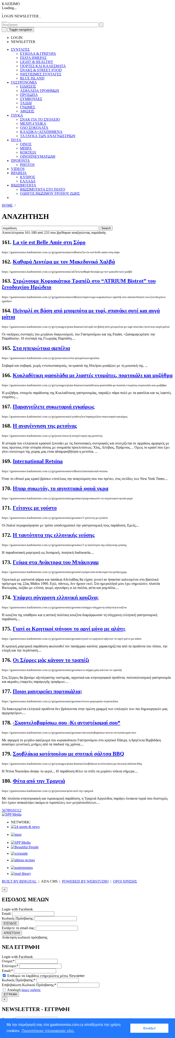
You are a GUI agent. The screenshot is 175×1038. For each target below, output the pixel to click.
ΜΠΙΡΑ (26, 148)
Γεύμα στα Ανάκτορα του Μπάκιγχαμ (56, 562)
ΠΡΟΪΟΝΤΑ (20, 160)
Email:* (7, 971)
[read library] (21, 874)
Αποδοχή (23, 990)
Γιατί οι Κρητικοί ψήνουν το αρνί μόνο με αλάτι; (69, 629)
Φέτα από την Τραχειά (39, 781)
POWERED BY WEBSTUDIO (85, 881)
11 (16, 810)
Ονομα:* (8, 961)
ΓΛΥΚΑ (17, 115)
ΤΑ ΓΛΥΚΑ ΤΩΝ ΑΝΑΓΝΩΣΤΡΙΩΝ (47, 136)
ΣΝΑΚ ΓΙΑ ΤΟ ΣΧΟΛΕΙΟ (40, 119)
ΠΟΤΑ (16, 140)
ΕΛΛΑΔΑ (28, 181)
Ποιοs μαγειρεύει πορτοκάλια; (47, 691)
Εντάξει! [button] (149, 1028)
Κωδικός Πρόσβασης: (18, 918)
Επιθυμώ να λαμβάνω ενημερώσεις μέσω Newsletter (45, 976)
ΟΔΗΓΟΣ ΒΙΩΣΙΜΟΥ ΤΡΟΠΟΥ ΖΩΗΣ (50, 193)
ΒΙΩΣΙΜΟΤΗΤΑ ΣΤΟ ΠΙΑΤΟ (42, 189)
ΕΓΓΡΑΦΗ (10, 994)
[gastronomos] (22, 868)
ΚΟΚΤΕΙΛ (28, 152)
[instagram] (4, 20)
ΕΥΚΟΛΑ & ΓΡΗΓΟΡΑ (38, 54)
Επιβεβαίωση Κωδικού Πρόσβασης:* (29, 985)
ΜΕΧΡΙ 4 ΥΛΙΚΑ (33, 123)
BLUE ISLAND (32, 78)
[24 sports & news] (25, 827)
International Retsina (38, 461)
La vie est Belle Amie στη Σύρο (49, 242)
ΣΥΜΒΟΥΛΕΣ (31, 99)
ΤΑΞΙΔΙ (26, 103)
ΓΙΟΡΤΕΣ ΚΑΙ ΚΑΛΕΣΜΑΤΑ (43, 66)
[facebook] (2, 20)
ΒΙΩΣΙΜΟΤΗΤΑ (23, 185)
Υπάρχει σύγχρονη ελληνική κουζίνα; (56, 597)
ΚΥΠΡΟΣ (27, 177)
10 (13, 810)
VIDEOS (18, 169)
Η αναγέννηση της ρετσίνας (45, 426)
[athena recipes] (23, 860)
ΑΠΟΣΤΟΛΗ (12, 933)
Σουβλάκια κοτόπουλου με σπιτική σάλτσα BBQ (68, 754)
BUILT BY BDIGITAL (19, 881)
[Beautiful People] (25, 847)
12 (19, 810)
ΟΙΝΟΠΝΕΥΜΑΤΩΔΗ (37, 156)
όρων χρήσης (31, 990)
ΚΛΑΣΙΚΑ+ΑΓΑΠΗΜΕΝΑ (41, 132)
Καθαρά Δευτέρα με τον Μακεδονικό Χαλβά (64, 262)
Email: (6, 914)
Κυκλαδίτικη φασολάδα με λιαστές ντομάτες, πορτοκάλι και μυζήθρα (92, 375)
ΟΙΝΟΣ (25, 144)
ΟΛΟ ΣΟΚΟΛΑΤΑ (34, 128)
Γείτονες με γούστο (35, 508)
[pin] (5, 20)
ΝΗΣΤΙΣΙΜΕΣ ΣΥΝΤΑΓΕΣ (40, 74)
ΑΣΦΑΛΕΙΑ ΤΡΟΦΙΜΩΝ (39, 91)
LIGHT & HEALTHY (36, 62)
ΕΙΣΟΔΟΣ (10, 923)
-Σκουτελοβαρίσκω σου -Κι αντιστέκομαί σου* (66, 723)
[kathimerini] (21, 842)
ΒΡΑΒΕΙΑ (19, 173)
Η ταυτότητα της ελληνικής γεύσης (54, 535)
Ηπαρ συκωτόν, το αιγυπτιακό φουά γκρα (60, 488)
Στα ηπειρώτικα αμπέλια (41, 348)
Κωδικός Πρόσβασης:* (19, 980)
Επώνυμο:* (10, 966)
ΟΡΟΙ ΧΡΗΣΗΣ (125, 881)
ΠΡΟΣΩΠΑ (29, 95)
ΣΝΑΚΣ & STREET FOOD (41, 70)
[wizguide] (19, 853)
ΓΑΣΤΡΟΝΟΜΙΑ (24, 82)
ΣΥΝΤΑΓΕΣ (20, 49)
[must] (16, 834)
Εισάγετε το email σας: (18, 928)
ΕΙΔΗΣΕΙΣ (28, 86)
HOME (7, 205)
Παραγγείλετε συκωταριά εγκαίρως (53, 407)
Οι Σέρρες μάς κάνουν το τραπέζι (51, 660)
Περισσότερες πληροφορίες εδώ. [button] (48, 1031)
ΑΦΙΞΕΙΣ (27, 111)
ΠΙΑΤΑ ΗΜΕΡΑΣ (33, 58)
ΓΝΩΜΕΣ (27, 107)
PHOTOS (27, 165)
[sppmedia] (11, 814)
